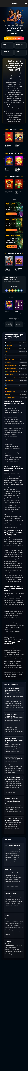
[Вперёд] (24, 136)
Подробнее (14, 286)
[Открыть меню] (26, 3)
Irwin (14, 3)
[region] (14, 140)
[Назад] (3, 136)
